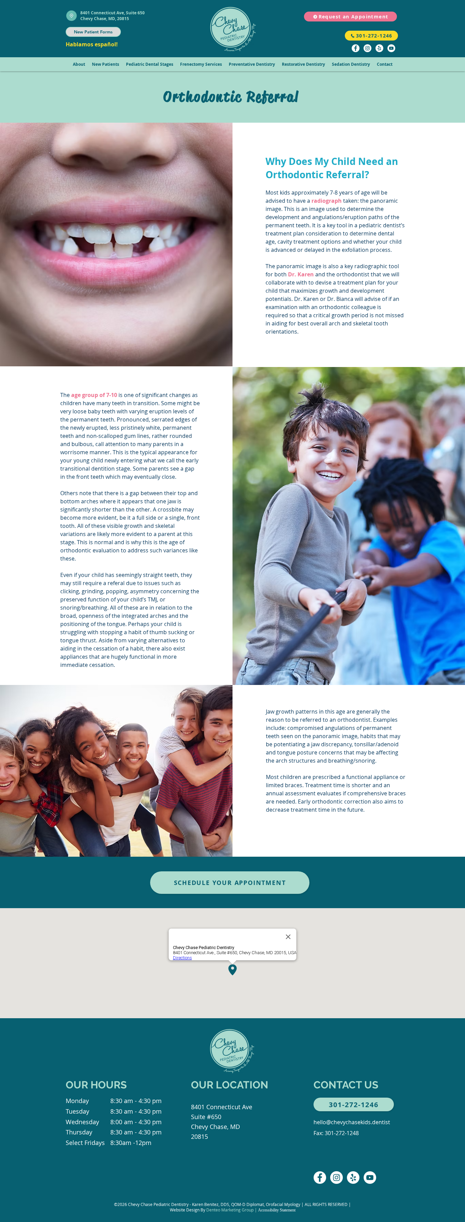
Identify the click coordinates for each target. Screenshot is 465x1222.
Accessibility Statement (276, 1210)
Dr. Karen (301, 274)
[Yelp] (379, 48)
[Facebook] (355, 48)
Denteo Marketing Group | (232, 1209)
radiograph (326, 200)
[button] (79, 64)
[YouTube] (391, 48)
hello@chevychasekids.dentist (352, 1122)
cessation (101, 665)
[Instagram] (367, 48)
